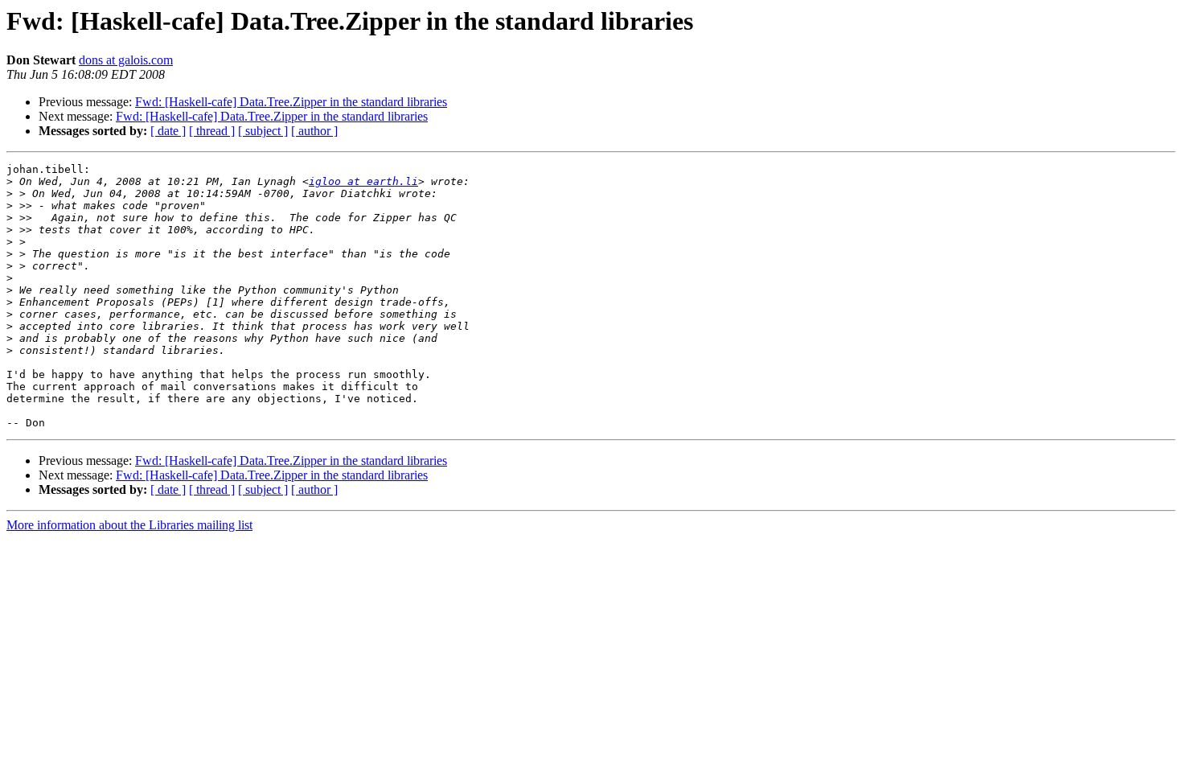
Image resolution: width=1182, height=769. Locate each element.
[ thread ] (212, 131)
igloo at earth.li (363, 181)
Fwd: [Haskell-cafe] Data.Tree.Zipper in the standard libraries (291, 102)
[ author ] (314, 131)
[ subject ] (263, 131)
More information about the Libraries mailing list (129, 525)
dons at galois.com (126, 60)
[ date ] (168, 131)
